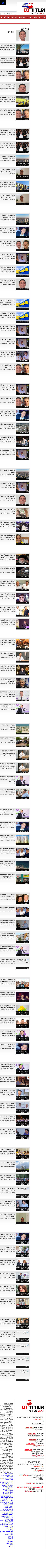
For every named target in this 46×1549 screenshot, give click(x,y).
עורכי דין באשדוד (8, 1509)
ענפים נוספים (9, 1423)
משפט (11, 1459)
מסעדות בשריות (8, 1412)
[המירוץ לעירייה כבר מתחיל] (22, 1333)
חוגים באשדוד (9, 1506)
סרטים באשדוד (8, 1472)
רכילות (22, 17)
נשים (11, 1468)
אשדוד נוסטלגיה (7, 1449)
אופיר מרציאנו (9, 1534)
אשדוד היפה (9, 1437)
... (14, 783)
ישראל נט (10, 1476)
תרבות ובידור (8, 1418)
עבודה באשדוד (8, 1517)
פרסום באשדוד (8, 1513)
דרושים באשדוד (8, 1505)
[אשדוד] (31, 15)
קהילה (6, 17)
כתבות (11, 1426)
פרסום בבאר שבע (7, 1499)
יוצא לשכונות (10, 1247)
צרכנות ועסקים (8, 1453)
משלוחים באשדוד (7, 1492)
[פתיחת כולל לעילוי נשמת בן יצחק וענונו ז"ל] (22, 962)
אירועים (10, 1434)
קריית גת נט (9, 1527)
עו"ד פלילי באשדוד (7, 1523)
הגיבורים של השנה (7, 1429)
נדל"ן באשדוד (9, 1474)
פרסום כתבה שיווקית (6, 1516)
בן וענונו (10, 1536)
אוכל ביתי (10, 1414)
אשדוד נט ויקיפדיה (7, 1515)
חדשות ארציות (8, 1410)
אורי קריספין (28, 1450)
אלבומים (10, 1433)
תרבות (14, 17)
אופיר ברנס (9, 1543)
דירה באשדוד (9, 1522)
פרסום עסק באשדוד (7, 1475)
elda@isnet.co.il (38, 1446)
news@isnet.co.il (38, 1456)
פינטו (11, 1544)
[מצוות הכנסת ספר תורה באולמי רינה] (22, 1346)
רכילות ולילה (8, 1404)
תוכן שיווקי (10, 1455)
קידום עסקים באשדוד (6, 1485)
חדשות (37, 17)
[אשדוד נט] (30, 1412)
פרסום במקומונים (8, 1489)
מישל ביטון (10, 1542)
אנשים (5, 1426)
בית (43, 17)
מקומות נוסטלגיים (7, 1450)
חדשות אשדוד (8, 1408)
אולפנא (11, 1533)
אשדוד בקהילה (7, 1436)
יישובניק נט (9, 1488)
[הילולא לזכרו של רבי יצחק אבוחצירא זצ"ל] (22, 1361)
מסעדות (10, 1411)
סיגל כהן (10, 1539)
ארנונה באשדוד (8, 1508)
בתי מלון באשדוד (8, 1486)
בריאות (11, 1458)
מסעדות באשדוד (8, 1493)
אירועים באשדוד (8, 1503)
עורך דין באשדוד (8, 1526)
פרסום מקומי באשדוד (6, 1483)
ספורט (29, 17)
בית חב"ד (10, 1540)
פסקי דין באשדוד (8, 1461)
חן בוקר (11, 1546)
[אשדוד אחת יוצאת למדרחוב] (22, 1189)
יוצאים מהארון (7, 1407)
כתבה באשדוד (8, 1519)
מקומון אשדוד (9, 1491)
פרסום (11, 1530)
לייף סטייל (9, 1456)
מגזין (11, 1424)
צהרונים (10, 1537)
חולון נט (10, 1529)
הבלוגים (10, 1446)
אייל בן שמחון (9, 1479)
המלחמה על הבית (8, 980)
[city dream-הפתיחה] (22, 1372)
